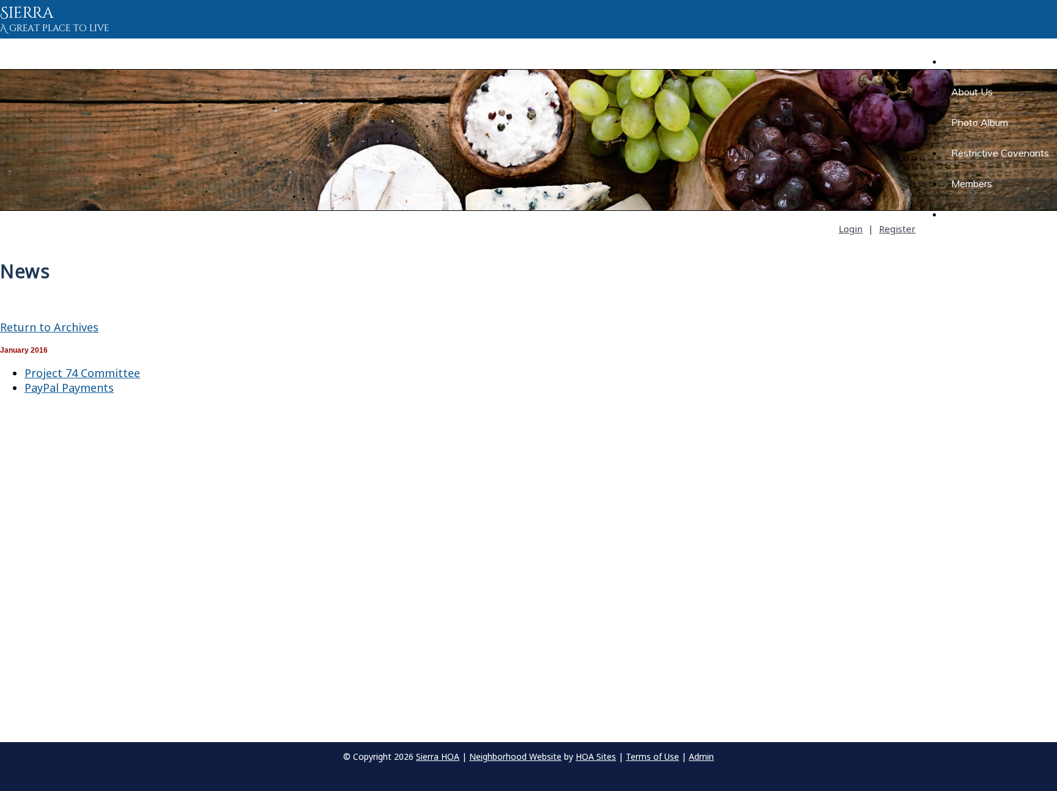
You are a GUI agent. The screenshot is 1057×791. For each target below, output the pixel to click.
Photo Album (979, 122)
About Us (972, 92)
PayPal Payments (69, 387)
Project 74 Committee (82, 373)
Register (897, 229)
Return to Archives (49, 327)
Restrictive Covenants (1000, 153)
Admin (701, 756)
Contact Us (976, 214)
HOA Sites (596, 756)
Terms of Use (652, 756)
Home (956, 61)
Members (971, 183)
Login (850, 229)
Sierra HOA (437, 756)
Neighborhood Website (515, 756)
